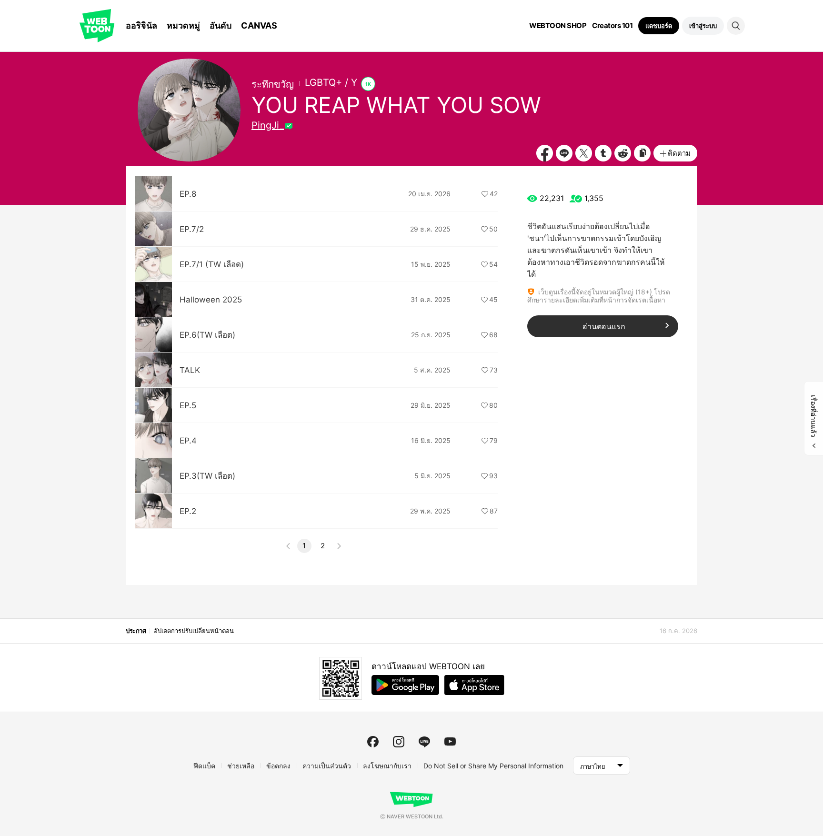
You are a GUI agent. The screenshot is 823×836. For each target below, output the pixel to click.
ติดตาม (679, 153)
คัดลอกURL (642, 153)
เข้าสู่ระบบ (703, 26)
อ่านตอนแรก (603, 326)
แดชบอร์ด (658, 26)
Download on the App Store (474, 685)
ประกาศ (136, 631)
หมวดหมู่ (183, 25)
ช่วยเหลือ (240, 766)
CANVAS (259, 25)
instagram (399, 742)
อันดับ (220, 25)
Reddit (622, 153)
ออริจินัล (141, 25)
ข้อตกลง (278, 766)
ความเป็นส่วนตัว (326, 766)
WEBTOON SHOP (557, 25)
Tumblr (603, 153)
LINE (564, 153)
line (424, 742)
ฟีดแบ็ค (204, 766)
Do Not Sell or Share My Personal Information (493, 766)
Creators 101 (612, 25)
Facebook (544, 153)
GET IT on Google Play (405, 685)
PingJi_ (267, 125)
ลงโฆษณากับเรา (387, 766)
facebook (373, 742)
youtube (450, 742)
